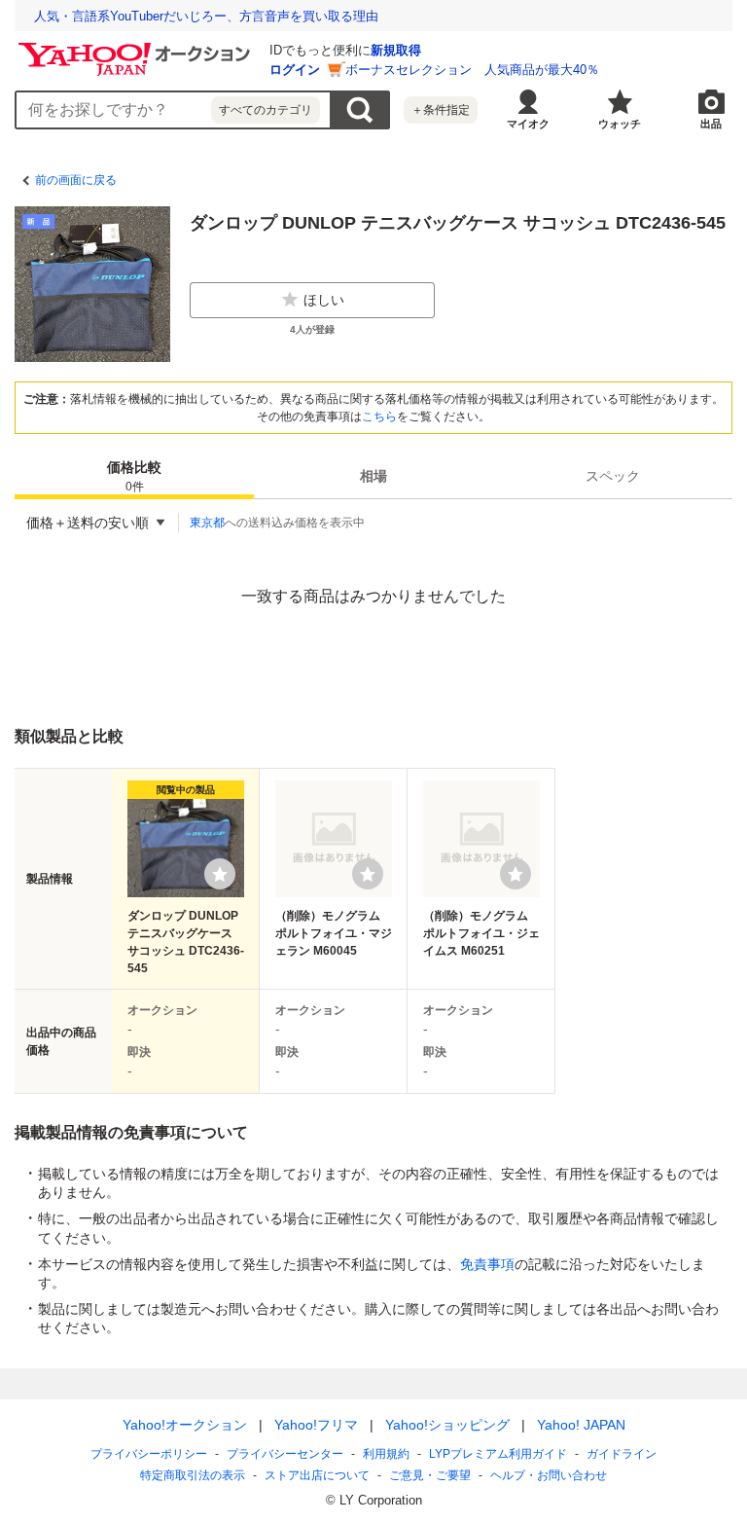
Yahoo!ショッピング (447, 1424)
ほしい (323, 300)
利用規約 (386, 1454)
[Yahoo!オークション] (137, 47)
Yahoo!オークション (185, 1424)
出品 (711, 123)
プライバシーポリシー (148, 1454)
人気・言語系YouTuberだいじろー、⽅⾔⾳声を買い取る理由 (206, 16)
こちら (379, 416)
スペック (613, 476)
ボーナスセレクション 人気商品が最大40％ (472, 69)
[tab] (134, 475)
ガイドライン (622, 1454)
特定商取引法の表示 (192, 1475)
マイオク (528, 123)
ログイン (294, 69)
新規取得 (396, 50)
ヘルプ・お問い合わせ (548, 1475)
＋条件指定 (440, 110)
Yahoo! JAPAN (581, 1424)
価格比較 (134, 476)
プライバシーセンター (285, 1454)
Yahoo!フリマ (316, 1424)
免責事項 (487, 1264)
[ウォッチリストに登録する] (219, 873)
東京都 (207, 522)
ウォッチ (619, 123)
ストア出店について (317, 1475)
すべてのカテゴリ (265, 110)
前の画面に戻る (76, 180)
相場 (373, 476)
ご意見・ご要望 (430, 1475)
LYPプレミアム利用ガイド (498, 1454)
